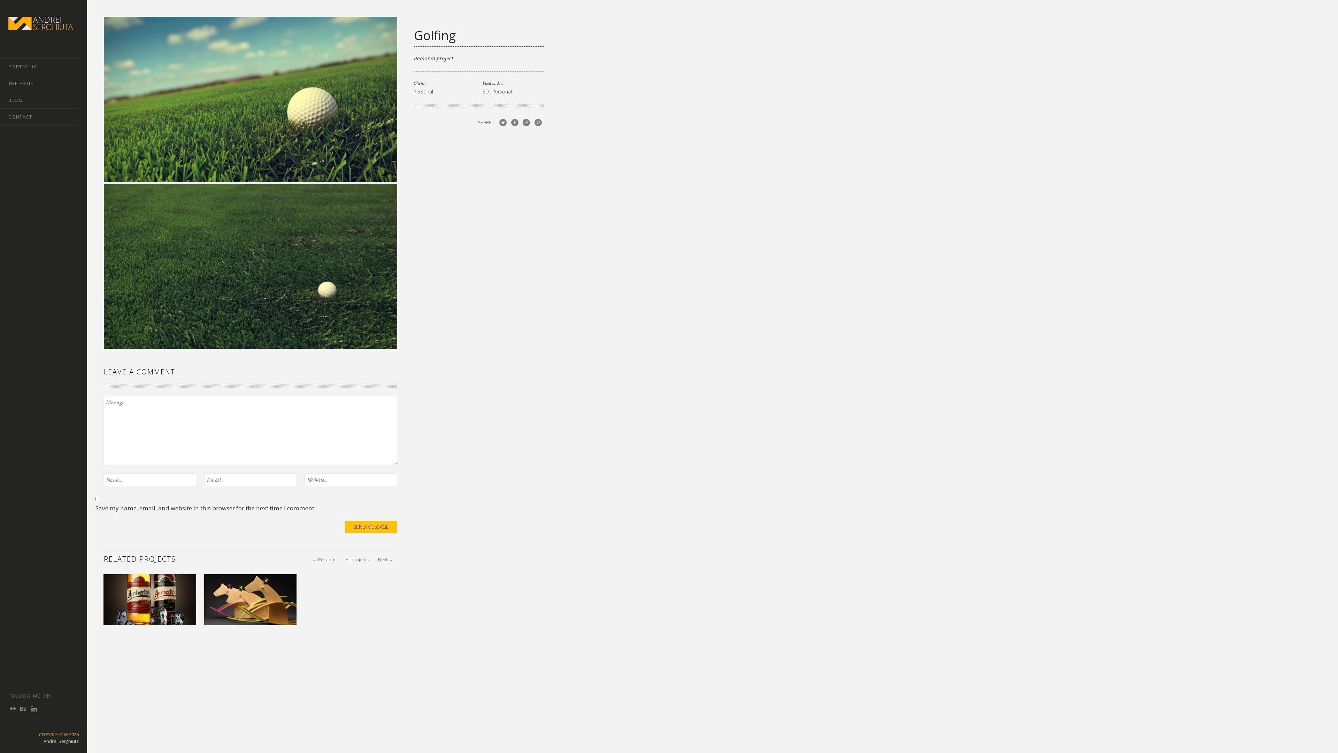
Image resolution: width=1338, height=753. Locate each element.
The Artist (22, 83)
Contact (20, 117)
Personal (423, 91)
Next (385, 559)
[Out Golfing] (250, 179)
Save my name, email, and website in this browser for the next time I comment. (205, 508)
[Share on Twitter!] (503, 122)
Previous (324, 559)
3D (486, 91)
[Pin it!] (538, 122)
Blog (15, 100)
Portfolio (23, 66)
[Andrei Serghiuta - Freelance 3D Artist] (40, 26)
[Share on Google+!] (526, 122)
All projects (357, 559)
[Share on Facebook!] (514, 122)
